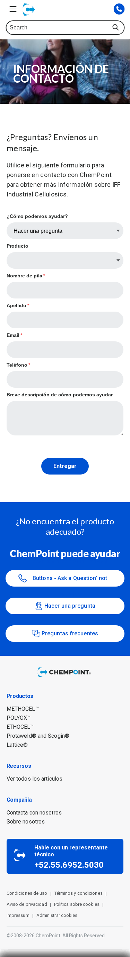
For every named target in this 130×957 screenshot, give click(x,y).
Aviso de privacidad (27, 904)
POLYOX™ (19, 718)
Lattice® (17, 745)
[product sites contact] (118, 9)
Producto (17, 246)
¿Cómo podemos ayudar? (37, 216)
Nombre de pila (26, 275)
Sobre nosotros (26, 821)
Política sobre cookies (76, 904)
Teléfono (18, 365)
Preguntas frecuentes (70, 633)
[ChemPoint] (65, 677)
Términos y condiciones (78, 893)
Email (14, 335)
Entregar (65, 466)
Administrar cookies (57, 915)
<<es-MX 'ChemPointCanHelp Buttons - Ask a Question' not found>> (70, 578)
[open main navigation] (12, 9)
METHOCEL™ (23, 709)
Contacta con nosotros (34, 812)
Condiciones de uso (27, 893)
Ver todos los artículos (34, 778)
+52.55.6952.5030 (69, 865)
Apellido (18, 305)
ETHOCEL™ (20, 727)
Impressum (18, 915)
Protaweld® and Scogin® (38, 736)
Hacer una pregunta (69, 605)
